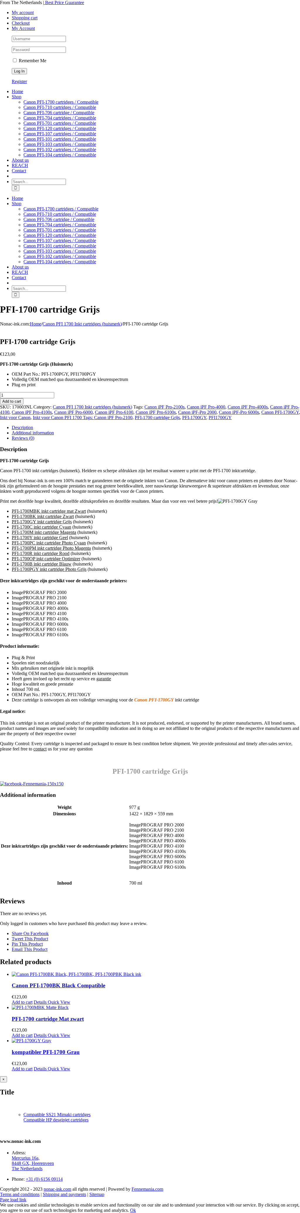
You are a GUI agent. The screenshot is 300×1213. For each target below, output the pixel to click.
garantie (103, 678)
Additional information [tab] (33, 432)
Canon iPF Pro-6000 (73, 412)
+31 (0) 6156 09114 (44, 1179)
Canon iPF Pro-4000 (206, 406)
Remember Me (32, 60)
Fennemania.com (147, 1189)
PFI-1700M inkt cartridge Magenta (44, 532)
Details (40, 1002)
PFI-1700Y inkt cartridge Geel (40, 537)
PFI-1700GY (194, 417)
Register (19, 81)
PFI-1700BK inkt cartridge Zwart (43, 516)
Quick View (58, 1002)
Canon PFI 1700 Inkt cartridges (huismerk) (92, 406)
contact (40, 748)
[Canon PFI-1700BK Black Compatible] (156, 974)
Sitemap (96, 1194)
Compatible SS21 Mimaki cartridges (57, 1114)
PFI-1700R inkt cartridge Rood (40, 553)
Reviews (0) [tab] (23, 438)
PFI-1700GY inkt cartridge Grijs (42, 521)
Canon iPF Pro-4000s (248, 406)
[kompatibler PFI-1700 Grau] (156, 1040)
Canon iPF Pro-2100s (164, 406)
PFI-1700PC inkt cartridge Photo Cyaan (49, 542)
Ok (133, 1210)
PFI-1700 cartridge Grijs (157, 417)
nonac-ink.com (57, 1189)
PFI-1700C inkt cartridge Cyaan (41, 526)
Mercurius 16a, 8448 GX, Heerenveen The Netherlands (33, 1163)
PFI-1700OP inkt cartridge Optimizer (46, 558)
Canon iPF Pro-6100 (114, 412)
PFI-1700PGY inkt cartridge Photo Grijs (49, 569)
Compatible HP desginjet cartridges (55, 1119)
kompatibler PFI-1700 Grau (46, 1052)
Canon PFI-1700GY (280, 412)
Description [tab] (22, 427)
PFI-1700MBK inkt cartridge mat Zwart (49, 511)
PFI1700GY (220, 417)
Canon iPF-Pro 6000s (239, 412)
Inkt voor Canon (15, 417)
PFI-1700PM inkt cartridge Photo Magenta (51, 548)
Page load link (13, 1199)
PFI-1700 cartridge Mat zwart (48, 1019)
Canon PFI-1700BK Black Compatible (58, 985)
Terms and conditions (20, 1194)
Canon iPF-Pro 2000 (197, 412)
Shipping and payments (64, 1194)
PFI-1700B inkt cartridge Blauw (41, 563)
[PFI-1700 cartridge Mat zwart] (156, 1007)
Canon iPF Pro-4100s (32, 412)
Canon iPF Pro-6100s (156, 412)
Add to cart (11, 401)
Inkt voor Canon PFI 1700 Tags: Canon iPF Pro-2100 (82, 417)
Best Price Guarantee (64, 2)
